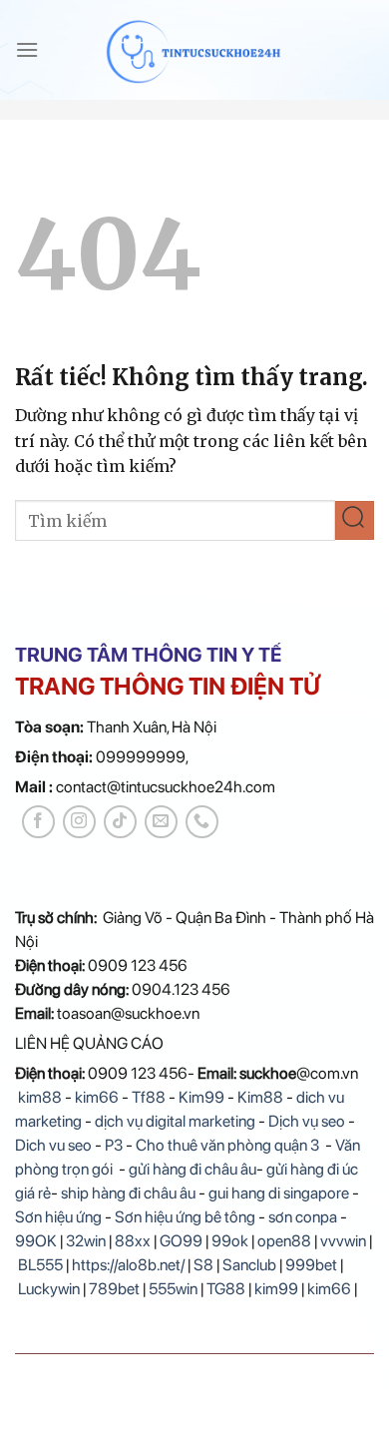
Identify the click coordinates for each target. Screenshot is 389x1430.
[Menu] (27, 49)
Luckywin (49, 1288)
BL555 (40, 1264)
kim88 (38, 1097)
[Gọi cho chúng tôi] (202, 821)
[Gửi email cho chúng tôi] (161, 821)
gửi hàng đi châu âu (192, 1169)
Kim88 (261, 1097)
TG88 (225, 1288)
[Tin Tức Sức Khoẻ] (195, 50)
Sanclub (249, 1264)
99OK (36, 1240)
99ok (229, 1240)
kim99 (276, 1288)
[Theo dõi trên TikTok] (120, 821)
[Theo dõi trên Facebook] (38, 821)
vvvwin (343, 1240)
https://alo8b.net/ (128, 1264)
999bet (311, 1264)
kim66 (97, 1097)
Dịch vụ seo (306, 1121)
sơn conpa (302, 1216)
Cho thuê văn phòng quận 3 (227, 1145)
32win (86, 1240)
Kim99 (201, 1097)
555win (173, 1288)
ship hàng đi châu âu (128, 1193)
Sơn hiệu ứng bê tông (185, 1216)
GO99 (181, 1240)
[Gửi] (354, 520)
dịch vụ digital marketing (175, 1121)
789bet (114, 1288)
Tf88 (149, 1097)
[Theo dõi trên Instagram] (79, 821)
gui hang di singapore (278, 1193)
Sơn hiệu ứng (58, 1216)
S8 (203, 1264)
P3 (114, 1145)
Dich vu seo (53, 1145)
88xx (133, 1240)
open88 (284, 1240)
